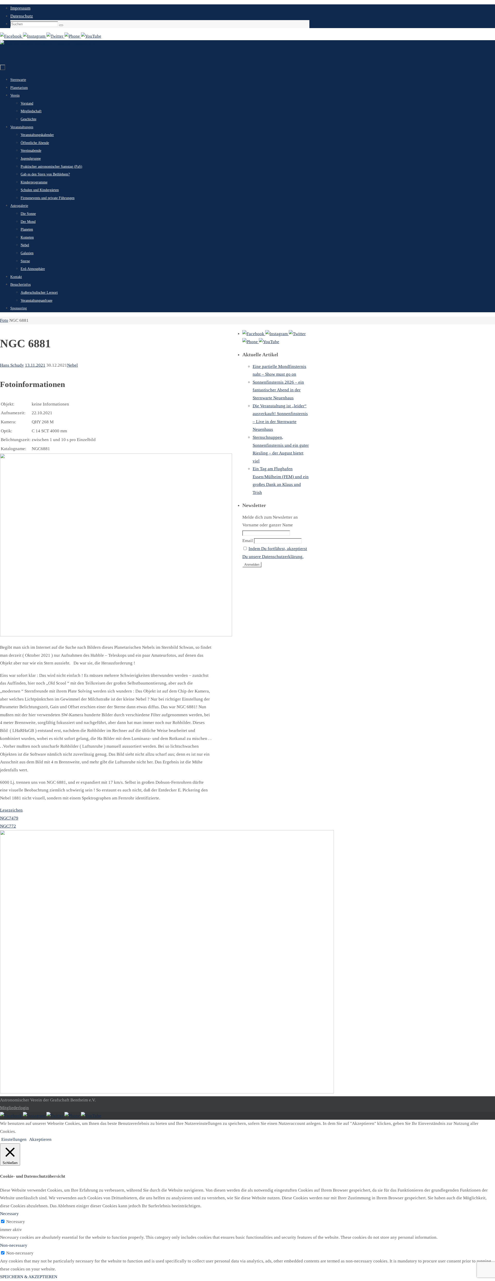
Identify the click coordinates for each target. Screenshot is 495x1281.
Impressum (20, 8)
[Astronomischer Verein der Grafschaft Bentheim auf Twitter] (55, 36)
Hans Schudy (12, 365)
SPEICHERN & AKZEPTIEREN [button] (28, 1276)
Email (247, 540)
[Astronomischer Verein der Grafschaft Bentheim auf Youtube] (91, 36)
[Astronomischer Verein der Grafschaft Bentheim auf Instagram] (34, 36)
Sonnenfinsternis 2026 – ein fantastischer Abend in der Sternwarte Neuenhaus (278, 390)
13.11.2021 (35, 365)
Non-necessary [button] (13, 1245)
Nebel (72, 365)
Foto (4, 320)
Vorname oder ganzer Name (267, 524)
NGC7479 (9, 818)
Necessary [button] (9, 1213)
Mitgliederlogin (14, 1107)
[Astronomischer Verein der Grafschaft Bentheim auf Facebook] (11, 36)
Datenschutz (21, 16)
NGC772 (8, 826)
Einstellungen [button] (14, 1139)
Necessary (15, 1221)
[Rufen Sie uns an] (72, 36)
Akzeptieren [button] (40, 1139)
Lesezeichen (11, 810)
